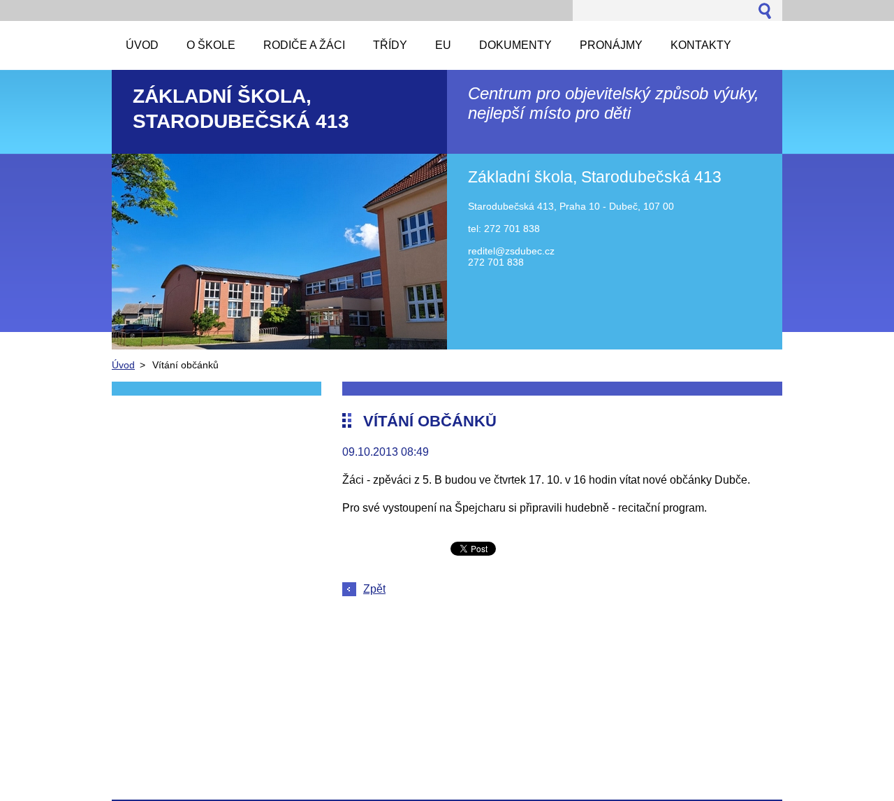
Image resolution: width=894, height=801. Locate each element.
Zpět (374, 589)
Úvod (123, 364)
